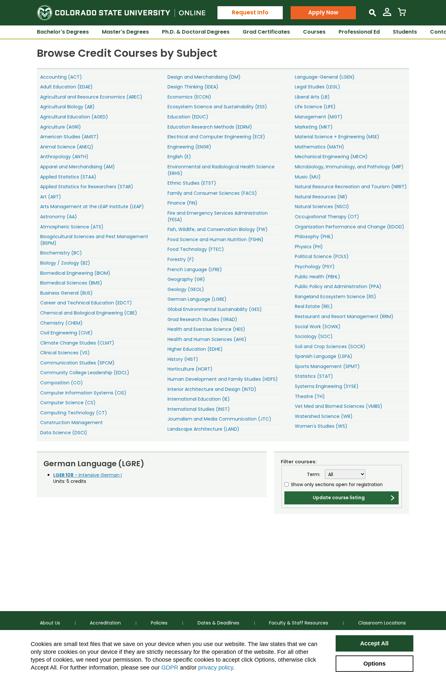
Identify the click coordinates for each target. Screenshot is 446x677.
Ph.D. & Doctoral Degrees (196, 32)
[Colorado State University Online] (121, 13)
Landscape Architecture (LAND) (203, 429)
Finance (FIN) (182, 203)
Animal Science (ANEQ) (66, 147)
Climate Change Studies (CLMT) (77, 343)
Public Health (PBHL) (317, 276)
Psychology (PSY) (315, 266)
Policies (159, 623)
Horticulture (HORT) (190, 369)
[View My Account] (387, 14)
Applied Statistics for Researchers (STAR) (86, 186)
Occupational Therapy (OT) (327, 216)
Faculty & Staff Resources (298, 623)
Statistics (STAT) (314, 376)
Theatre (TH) (310, 396)
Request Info (250, 12)
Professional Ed (359, 32)
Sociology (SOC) (314, 336)
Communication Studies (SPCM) (77, 363)
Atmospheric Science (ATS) (72, 226)
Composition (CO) (61, 382)
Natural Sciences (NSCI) (322, 206)
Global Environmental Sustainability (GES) (214, 309)
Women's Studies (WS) (321, 426)
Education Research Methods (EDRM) (209, 127)
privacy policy (215, 667)
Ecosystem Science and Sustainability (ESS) (217, 106)
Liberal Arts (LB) (312, 97)
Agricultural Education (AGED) (74, 117)
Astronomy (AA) (58, 216)
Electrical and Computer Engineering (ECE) (216, 136)
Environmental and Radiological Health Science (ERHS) (221, 170)
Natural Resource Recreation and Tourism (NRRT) (351, 186)
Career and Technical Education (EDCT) (86, 303)
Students (405, 32)
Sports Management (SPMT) (327, 366)
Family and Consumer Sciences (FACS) (212, 193)
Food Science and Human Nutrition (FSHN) (215, 239)
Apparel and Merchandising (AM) (77, 166)
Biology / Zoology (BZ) (65, 263)
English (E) (179, 156)
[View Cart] (402, 14)
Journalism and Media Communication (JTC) (219, 419)
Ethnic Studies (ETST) (191, 183)
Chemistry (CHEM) (61, 323)
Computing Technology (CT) (73, 412)
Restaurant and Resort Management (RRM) (344, 316)
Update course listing (339, 497)
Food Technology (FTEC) (195, 249)
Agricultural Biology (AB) (67, 106)
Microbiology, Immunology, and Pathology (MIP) (349, 166)
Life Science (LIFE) (315, 106)
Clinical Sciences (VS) (65, 352)
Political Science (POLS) (322, 256)
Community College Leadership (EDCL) (84, 372)
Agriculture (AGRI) (60, 127)
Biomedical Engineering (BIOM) (75, 273)
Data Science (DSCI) (63, 432)
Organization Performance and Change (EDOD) (349, 226)
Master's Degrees (125, 32)
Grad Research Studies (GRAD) (202, 319)
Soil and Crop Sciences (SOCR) (330, 346)
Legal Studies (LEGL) (317, 87)
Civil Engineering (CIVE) (66, 333)
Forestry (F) (180, 259)
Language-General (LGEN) (325, 77)
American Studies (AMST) (69, 136)
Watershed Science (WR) (324, 416)
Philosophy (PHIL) (314, 236)
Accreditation (105, 623)
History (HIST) (182, 359)
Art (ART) (50, 196)
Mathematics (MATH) (319, 147)
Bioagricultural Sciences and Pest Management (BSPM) (94, 239)
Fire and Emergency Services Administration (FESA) (217, 216)
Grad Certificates (266, 32)
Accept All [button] (374, 643)
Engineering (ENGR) (189, 147)
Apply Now (323, 12)
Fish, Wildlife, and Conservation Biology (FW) (217, 229)
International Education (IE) (198, 399)
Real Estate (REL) (314, 306)
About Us (50, 623)
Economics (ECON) (189, 97)
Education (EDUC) (187, 117)
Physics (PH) (309, 246)
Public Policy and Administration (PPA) (338, 286)
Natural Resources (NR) (321, 196)
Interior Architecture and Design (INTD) (211, 389)
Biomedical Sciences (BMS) (71, 283)
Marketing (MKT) (314, 127)
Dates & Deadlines (218, 623)
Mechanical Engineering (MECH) (331, 156)
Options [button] (374, 663)
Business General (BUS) (66, 293)
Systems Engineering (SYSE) (326, 386)
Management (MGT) (318, 117)
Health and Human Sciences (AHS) (207, 339)
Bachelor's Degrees (63, 32)
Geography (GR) (186, 279)
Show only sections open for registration (337, 485)
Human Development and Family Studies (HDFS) (222, 379)
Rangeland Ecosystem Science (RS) (335, 296)
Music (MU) (308, 177)
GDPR (169, 667)
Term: (313, 474)
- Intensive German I (87, 475)
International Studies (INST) (198, 409)
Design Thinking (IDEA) (192, 87)
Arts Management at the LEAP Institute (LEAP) (92, 206)
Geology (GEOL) (185, 289)
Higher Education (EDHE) (195, 349)
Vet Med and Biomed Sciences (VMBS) (338, 406)
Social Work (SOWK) (318, 326)
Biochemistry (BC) (61, 253)
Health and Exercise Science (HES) (206, 329)
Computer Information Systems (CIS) (83, 393)
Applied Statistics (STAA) (68, 177)
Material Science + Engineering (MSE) (337, 136)
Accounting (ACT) (61, 77)
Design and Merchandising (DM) (204, 77)
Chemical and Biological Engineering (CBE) (88, 313)
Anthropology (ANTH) (64, 156)
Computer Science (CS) (68, 402)
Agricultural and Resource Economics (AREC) (91, 97)
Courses (314, 32)
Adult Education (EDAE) (66, 87)
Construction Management (71, 422)
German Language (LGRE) (197, 299)
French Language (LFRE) (194, 269)
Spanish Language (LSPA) (323, 356)
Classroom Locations (382, 623)
